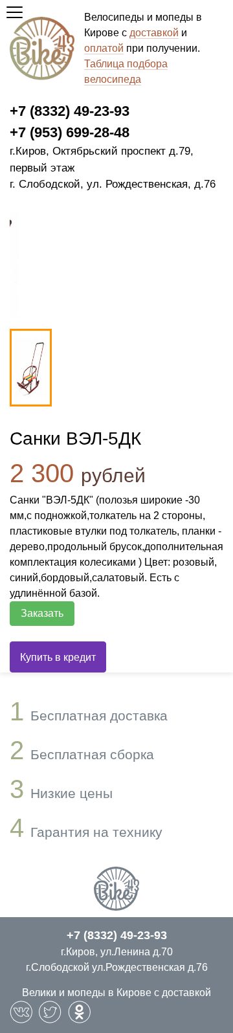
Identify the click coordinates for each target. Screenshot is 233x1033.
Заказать (42, 613)
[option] (30, 368)
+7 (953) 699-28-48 (69, 132)
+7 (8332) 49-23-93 (69, 111)
